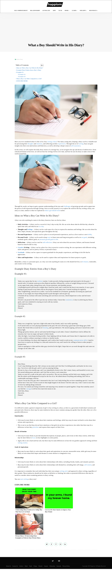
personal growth (45, 239)
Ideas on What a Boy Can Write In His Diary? (29, 68)
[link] (47, 544)
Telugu (35, 566)
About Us (8, 566)
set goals (84, 237)
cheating (45, 328)
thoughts (30, 144)
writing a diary (52, 141)
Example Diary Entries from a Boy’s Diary (28, 70)
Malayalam (52, 566)
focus (34, 438)
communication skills (80, 340)
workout (40, 281)
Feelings (30, 229)
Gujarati (46, 566)
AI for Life (46, 10)
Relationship (35, 10)
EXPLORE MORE (22, 81)
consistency (69, 300)
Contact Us (15, 566)
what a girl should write (52, 210)
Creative (21, 247)
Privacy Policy (66, 566)
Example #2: (22, 74)
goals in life (54, 239)
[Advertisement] (56, 29)
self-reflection (47, 242)
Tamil (30, 566)
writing (81, 144)
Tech (60, 10)
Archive (21, 566)
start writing (24, 479)
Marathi (40, 566)
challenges (67, 206)
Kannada (59, 566)
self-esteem (88, 465)
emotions (39, 144)
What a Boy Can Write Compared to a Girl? (29, 78)
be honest (85, 262)
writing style (64, 471)
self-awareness (76, 146)
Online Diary (19, 59)
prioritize (36, 427)
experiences (62, 144)
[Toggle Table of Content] (41, 65)
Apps (54, 10)
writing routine (22, 443)
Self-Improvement (21, 10)
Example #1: (20, 72)
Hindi (26, 566)
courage (28, 389)
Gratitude (21, 252)
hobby (90, 234)
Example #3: (22, 76)
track (49, 237)
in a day (41, 226)
